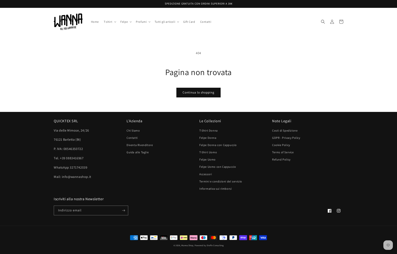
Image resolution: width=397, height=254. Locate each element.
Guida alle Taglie (138, 152)
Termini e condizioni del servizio (220, 181)
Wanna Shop (187, 245)
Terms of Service (283, 152)
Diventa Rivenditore (140, 145)
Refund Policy (281, 159)
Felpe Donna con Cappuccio (218, 145)
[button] (109, 21)
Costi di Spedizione (285, 130)
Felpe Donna (207, 138)
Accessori (205, 174)
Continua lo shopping (198, 92)
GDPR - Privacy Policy (286, 138)
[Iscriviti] (123, 210)
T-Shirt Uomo (208, 152)
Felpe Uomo (207, 159)
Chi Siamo (133, 130)
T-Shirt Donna (208, 130)
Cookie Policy (281, 145)
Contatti (132, 138)
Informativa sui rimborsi (215, 188)
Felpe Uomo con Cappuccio (217, 167)
